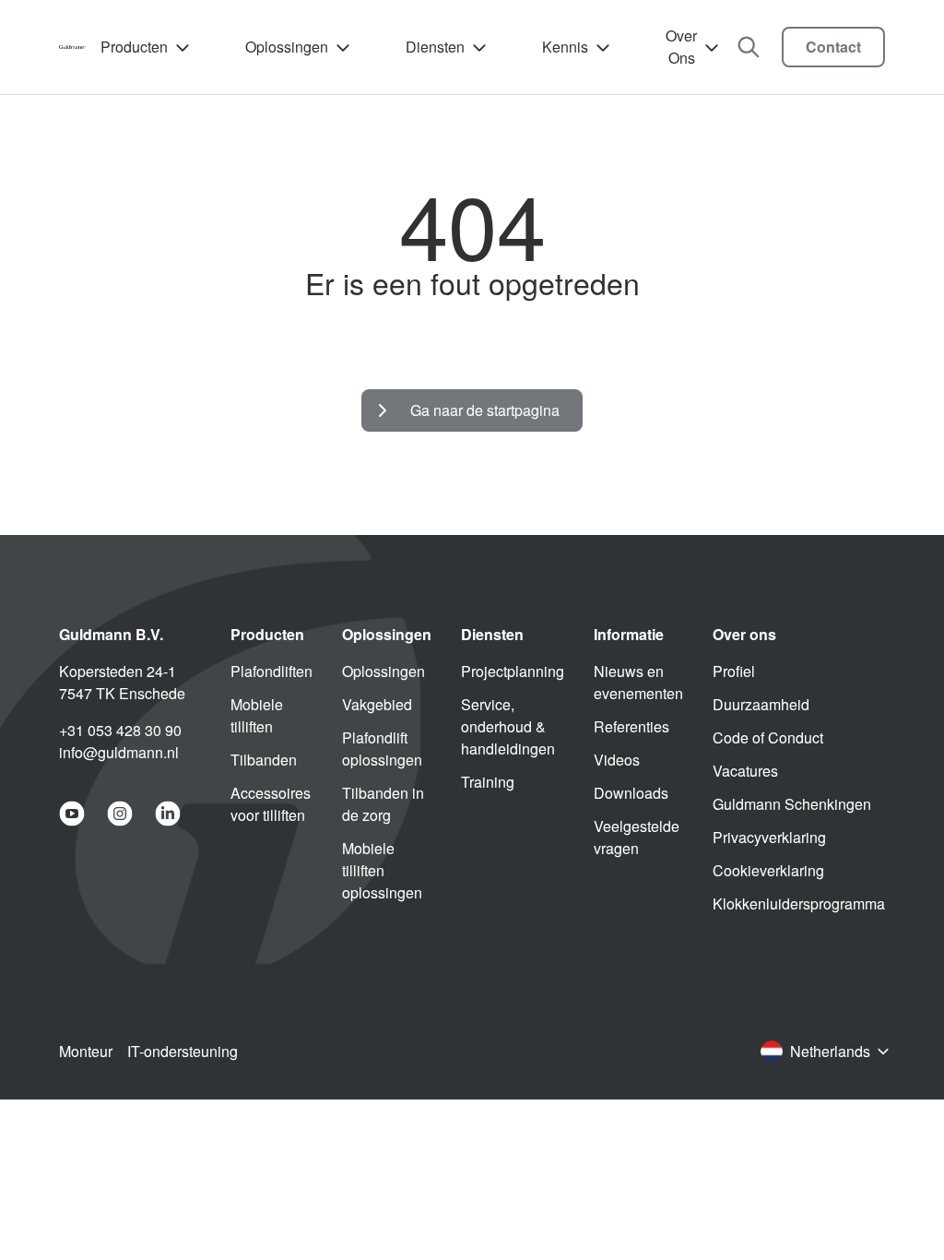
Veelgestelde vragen (636, 837)
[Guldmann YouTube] (72, 813)
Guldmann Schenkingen (792, 803)
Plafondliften (271, 671)
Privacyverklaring (769, 837)
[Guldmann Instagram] (120, 813)
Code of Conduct (768, 737)
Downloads (631, 792)
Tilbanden (263, 759)
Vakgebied (377, 704)
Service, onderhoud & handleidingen (508, 726)
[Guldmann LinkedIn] (168, 813)
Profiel (734, 671)
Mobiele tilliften (256, 715)
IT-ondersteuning (182, 1051)
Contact (833, 46)
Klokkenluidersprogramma (799, 903)
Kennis (565, 46)
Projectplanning (512, 671)
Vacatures (745, 770)
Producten (134, 46)
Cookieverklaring (768, 870)
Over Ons (681, 46)
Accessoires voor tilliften (270, 804)
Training (487, 781)
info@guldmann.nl (119, 752)
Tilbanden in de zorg (383, 804)
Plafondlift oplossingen (382, 748)
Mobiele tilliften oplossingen (382, 870)
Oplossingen (286, 46)
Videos (617, 759)
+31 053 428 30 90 (120, 730)
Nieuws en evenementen (638, 682)
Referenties (631, 726)
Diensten (435, 46)
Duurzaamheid (761, 704)
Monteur (85, 1051)
